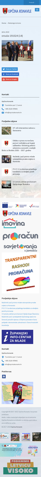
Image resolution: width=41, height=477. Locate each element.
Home (4, 23)
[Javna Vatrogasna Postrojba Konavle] (15, 436)
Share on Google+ (11, 79)
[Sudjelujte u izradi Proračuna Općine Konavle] (4, 435)
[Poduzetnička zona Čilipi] (26, 436)
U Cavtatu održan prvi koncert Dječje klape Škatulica (24, 183)
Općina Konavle (16, 427)
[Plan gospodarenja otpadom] (25, 393)
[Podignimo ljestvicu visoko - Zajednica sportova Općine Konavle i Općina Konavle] (20, 467)
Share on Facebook (12, 74)
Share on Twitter (11, 69)
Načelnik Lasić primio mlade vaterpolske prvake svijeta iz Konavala (24, 159)
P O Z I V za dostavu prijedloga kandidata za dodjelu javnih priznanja (25, 171)
